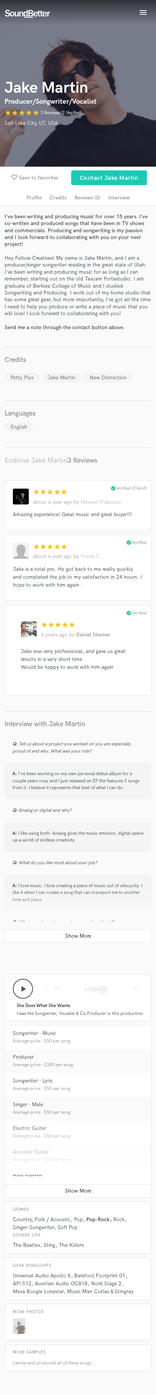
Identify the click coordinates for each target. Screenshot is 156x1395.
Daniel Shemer (93, 635)
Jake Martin (61, 377)
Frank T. (90, 556)
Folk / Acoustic (52, 1219)
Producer (23, 1057)
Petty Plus (22, 377)
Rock (119, 1219)
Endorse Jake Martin (36, 460)
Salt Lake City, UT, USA (31, 123)
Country (22, 1219)
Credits (58, 198)
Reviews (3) (87, 198)
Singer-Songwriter (33, 1227)
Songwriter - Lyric (33, 1081)
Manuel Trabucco (101, 502)
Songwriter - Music (34, 1033)
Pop (78, 1219)
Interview (119, 198)
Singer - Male (28, 1104)
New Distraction (108, 377)
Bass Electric (27, 1176)
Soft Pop (68, 1227)
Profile (34, 198)
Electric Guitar (29, 1128)
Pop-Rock (98, 1219)
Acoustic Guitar (31, 1152)
